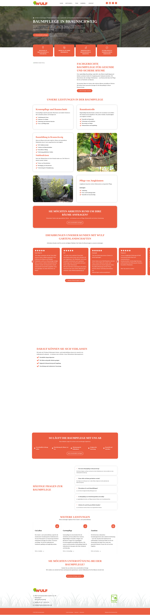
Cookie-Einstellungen (69, 612)
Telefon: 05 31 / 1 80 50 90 (42, 602)
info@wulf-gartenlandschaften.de (43, 605)
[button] (33, 261)
